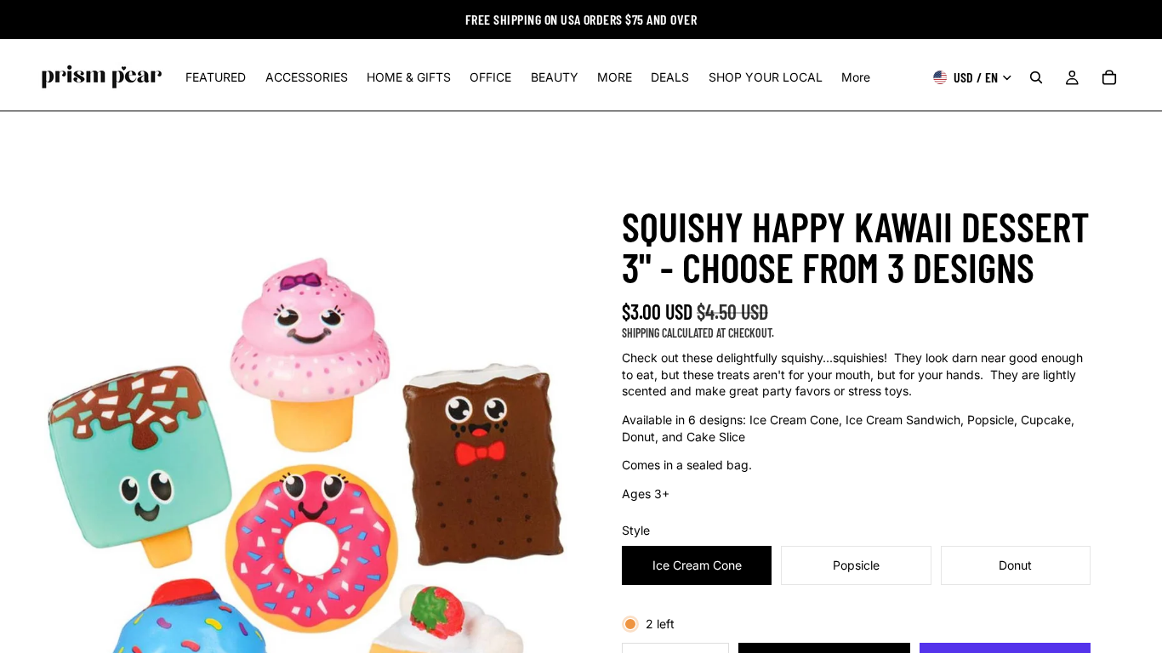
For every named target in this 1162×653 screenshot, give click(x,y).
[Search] (1036, 77)
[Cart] (1109, 77)
